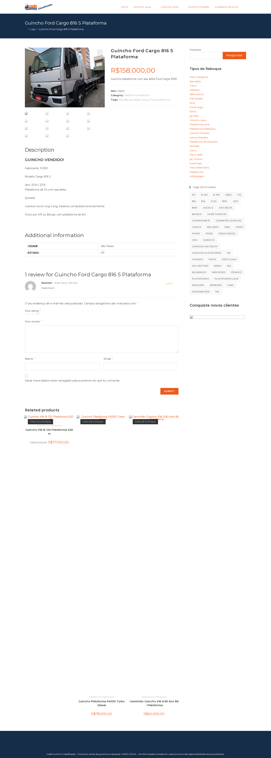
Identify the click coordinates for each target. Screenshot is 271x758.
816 (126, 99)
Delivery (195, 89)
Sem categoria (199, 76)
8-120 (204, 194)
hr (228, 252)
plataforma (163, 99)
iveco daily (196, 154)
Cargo (145, 99)
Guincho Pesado (199, 133)
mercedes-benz (199, 167)
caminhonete (201, 220)
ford (192, 102)
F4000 (196, 233)
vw (217, 291)
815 (194, 201)
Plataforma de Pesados (204, 141)
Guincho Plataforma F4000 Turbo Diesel (102, 703)
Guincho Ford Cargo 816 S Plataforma (61, 29)
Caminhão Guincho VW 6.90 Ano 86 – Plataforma (154, 703)
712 (239, 194)
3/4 (120, 99)
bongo (197, 214)
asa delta (134, 99)
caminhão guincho (228, 220)
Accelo (208, 207)
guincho (209, 240)
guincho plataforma (206, 252)
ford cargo (227, 233)
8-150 (216, 194)
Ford (153, 99)
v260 (230, 285)
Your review (33, 321)
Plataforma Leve (199, 124)
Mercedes (218, 272)
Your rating (33, 311)
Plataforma (196, 171)
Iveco (193, 150)
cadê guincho (217, 214)
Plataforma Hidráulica (137, 95)
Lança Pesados (199, 137)
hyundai (194, 145)
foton (193, 111)
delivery (213, 227)
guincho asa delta (205, 246)
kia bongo (196, 163)
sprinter (216, 285)
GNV (194, 240)
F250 (227, 227)
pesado (236, 272)
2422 (213, 201)
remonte (198, 285)
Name (30, 358)
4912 (235, 201)
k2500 (217, 265)
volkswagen (197, 176)
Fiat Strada (196, 98)
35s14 (228, 194)
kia (229, 265)
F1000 (239, 227)
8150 (194, 207)
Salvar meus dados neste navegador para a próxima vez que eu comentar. (72, 380)
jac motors (196, 159)
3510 (224, 201)
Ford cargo (196, 107)
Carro (193, 85)
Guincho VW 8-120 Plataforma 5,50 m (49, 431)
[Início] (26, 29)
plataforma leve (226, 278)
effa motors (197, 94)
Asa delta (195, 81)
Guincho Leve (198, 120)
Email (108, 358)
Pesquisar (195, 49)
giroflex (194, 115)
